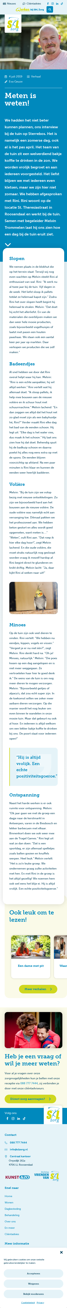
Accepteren (33, 1273)
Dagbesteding (13, 1208)
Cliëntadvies (12, 1234)
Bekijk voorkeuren (33, 1294)
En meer (10, 1227)
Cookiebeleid (28, 1302)
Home (8, 1196)
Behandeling (12, 1215)
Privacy (40, 1302)
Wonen (9, 1202)
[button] (61, 1252)
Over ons (10, 1221)
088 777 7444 (29, 1083)
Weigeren (33, 1283)
